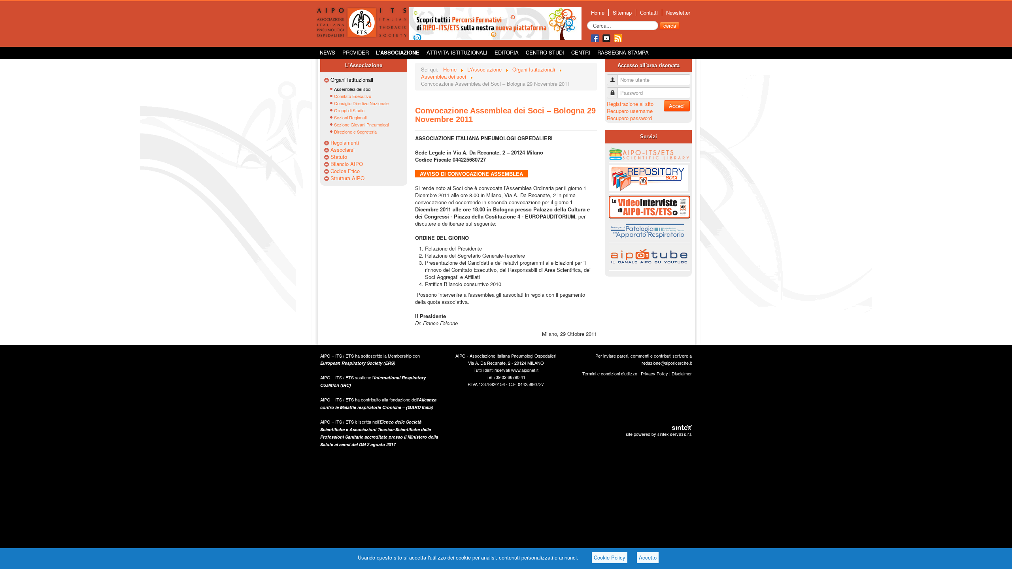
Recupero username (630, 111)
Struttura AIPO (347, 178)
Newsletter (678, 12)
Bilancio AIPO (346, 164)
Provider (355, 52)
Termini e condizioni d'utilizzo (609, 373)
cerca (669, 25)
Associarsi (342, 149)
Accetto (648, 557)
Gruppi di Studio (349, 110)
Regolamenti (344, 142)
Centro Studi (545, 52)
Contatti (649, 12)
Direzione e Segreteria (355, 131)
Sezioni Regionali (350, 117)
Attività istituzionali (457, 52)
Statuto (338, 156)
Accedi (677, 105)
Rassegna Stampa (623, 52)
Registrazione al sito (630, 103)
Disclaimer (682, 373)
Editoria (507, 52)
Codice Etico (345, 171)
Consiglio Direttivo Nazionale (361, 103)
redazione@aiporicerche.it (667, 363)
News (327, 52)
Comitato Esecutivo (352, 96)
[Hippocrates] (495, 22)
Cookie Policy (609, 557)
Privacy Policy (654, 373)
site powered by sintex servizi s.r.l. (659, 434)
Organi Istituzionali (351, 79)
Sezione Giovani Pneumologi (361, 124)
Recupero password (629, 118)
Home (597, 12)
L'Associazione (397, 52)
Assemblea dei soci (352, 89)
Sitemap (622, 12)
